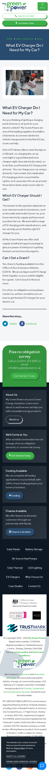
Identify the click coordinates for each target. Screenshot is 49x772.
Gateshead (24, 674)
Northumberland (12, 692)
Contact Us (34, 586)
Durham (28, 688)
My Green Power (36, 638)
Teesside (25, 692)
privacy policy (21, 652)
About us (14, 419)
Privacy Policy (19, 748)
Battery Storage (33, 549)
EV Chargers (13, 576)
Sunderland (38, 688)
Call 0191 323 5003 (26, 16)
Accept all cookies (15, 756)
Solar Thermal (15, 567)
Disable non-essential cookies (21, 761)
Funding (15, 495)
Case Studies (16, 586)
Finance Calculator (21, 531)
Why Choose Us (34, 576)
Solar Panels (13, 549)
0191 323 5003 (29, 361)
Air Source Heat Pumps (24, 558)
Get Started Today (26, 23)
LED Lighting (35, 567)
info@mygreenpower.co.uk (24, 367)
